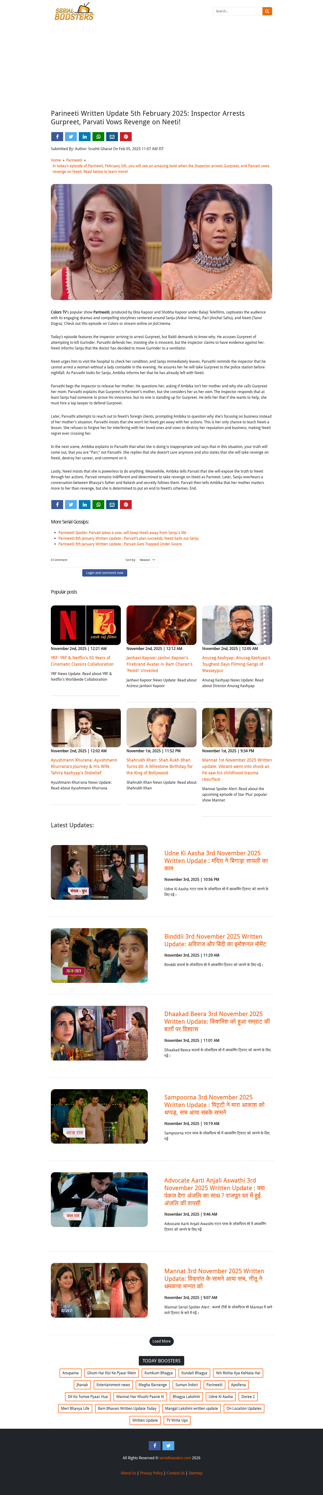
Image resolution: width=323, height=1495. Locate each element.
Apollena (238, 1385)
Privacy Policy (151, 1473)
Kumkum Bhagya (158, 1373)
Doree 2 (248, 1396)
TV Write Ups (177, 1420)
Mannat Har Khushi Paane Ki (140, 1396)
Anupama (70, 1373)
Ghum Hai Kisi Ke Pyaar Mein (111, 1373)
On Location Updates (244, 1408)
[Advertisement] (161, 72)
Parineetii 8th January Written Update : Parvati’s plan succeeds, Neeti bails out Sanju (128, 538)
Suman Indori (186, 1385)
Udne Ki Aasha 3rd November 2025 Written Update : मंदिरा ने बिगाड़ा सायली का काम (216, 861)
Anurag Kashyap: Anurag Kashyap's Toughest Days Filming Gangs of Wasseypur (236, 664)
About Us (128, 1473)
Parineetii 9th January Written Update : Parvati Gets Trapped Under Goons (120, 544)
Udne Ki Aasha (221, 1396)
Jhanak (82, 1385)
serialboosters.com (175, 1458)
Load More (162, 1341)
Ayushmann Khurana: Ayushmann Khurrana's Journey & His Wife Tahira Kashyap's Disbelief (84, 766)
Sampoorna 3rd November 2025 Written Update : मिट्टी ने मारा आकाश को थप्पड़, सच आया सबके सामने (214, 1105)
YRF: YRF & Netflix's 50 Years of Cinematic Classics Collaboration (82, 661)
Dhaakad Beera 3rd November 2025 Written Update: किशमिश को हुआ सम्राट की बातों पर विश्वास (217, 1021)
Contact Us (176, 1473)
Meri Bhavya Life (75, 1408)
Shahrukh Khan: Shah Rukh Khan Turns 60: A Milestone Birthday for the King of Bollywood (160, 766)
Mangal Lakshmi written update (191, 1408)
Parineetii (74, 160)
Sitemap (195, 1473)
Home (56, 160)
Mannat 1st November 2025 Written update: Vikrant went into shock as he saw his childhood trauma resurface (237, 769)
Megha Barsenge (153, 1385)
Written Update (145, 1420)
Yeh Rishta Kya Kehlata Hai (238, 1373)
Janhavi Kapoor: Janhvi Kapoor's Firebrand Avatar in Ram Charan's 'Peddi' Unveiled (159, 664)
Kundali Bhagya (194, 1373)
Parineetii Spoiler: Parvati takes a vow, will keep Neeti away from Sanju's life (122, 532)
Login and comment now (104, 573)
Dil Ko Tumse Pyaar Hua (88, 1396)
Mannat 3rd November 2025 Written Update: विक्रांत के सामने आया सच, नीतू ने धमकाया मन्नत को (214, 1278)
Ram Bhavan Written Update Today (127, 1408)
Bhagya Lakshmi (186, 1396)
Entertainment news (113, 1385)
